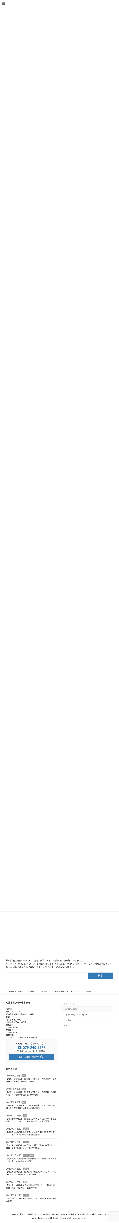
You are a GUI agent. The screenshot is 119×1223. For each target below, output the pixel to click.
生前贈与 (31, 991)
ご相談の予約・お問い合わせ (65, 991)
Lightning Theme (59, 1218)
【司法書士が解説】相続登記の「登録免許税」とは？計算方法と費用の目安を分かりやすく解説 (31, 1173)
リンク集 (87, 991)
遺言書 (44, 991)
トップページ (69, 1004)
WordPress (44, 1218)
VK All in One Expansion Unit (77, 1218)
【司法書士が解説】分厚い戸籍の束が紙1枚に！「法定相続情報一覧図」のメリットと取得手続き (30, 1186)
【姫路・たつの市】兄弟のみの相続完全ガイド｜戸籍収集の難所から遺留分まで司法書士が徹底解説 (31, 1106)
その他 (26, 1129)
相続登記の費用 (15, 991)
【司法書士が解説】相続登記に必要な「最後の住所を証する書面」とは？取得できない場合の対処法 (31, 1146)
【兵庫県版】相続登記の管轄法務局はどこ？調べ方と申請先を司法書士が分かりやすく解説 (31, 1159)
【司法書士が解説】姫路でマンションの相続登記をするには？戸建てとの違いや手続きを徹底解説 (30, 1133)
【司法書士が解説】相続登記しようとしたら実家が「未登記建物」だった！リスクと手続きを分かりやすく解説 (31, 1120)
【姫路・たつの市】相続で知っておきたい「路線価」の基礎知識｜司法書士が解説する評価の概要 (31, 1093)
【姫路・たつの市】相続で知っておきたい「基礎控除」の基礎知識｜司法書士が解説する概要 (31, 1080)
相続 (23, 1076)
